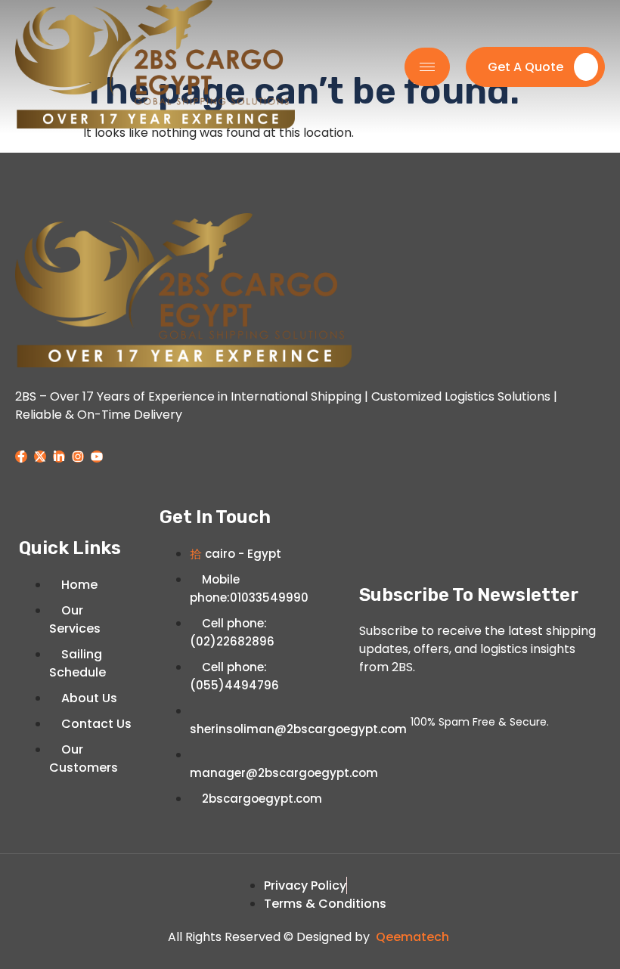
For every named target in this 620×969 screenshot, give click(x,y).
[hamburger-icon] (427, 67)
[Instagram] (78, 456)
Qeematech (412, 937)
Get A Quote (525, 67)
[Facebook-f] (21, 456)
